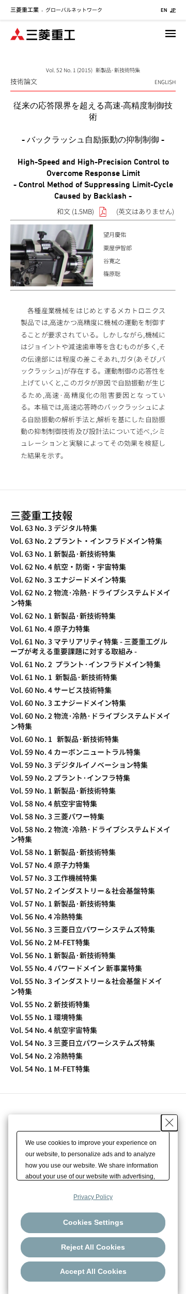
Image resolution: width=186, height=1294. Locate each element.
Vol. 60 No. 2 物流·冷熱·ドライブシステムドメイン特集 (90, 721)
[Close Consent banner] (169, 1122)
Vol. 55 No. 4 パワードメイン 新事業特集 (76, 968)
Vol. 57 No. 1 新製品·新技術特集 (63, 904)
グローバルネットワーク (56, 9)
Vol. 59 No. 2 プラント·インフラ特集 (70, 778)
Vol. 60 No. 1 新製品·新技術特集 (64, 739)
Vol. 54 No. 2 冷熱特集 (46, 1056)
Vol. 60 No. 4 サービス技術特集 (61, 690)
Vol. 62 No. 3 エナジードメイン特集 (68, 580)
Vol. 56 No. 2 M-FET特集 (50, 942)
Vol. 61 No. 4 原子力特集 (50, 629)
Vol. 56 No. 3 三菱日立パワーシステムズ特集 (82, 929)
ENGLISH (165, 82)
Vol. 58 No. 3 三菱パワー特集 (57, 816)
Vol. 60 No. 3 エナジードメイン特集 (68, 703)
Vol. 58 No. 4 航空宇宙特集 (53, 803)
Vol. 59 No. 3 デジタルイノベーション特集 (79, 765)
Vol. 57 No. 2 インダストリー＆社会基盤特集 (82, 891)
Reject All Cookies (93, 1247)
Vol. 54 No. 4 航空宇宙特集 (53, 1030)
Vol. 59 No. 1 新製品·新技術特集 (63, 791)
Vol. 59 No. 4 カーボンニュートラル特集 (75, 752)
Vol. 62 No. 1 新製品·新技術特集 (63, 616)
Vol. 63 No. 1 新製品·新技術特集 (63, 554)
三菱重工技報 (41, 515)
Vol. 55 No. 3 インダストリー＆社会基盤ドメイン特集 (86, 986)
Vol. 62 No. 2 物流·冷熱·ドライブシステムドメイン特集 (90, 598)
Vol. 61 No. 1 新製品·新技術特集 (63, 677)
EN (164, 9)
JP (173, 9)
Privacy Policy (93, 1197)
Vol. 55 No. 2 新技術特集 (50, 1004)
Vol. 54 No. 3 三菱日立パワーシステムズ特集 (82, 1043)
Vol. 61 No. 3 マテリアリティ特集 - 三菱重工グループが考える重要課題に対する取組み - (88, 647)
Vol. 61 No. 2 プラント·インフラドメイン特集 (85, 664)
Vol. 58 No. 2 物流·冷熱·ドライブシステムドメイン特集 (90, 834)
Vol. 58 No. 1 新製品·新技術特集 (63, 852)
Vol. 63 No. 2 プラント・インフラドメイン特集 (86, 541)
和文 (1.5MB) (75, 211)
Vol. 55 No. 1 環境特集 (46, 1017)
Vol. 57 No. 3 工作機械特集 (53, 878)
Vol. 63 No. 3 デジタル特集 (53, 528)
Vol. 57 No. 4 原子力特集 (50, 865)
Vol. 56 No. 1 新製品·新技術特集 (63, 955)
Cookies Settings (93, 1222)
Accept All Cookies (93, 1271)
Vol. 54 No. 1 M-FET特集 (50, 1069)
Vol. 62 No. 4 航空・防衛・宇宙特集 (68, 567)
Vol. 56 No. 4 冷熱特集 (46, 916)
